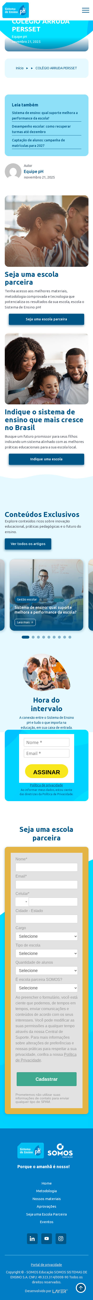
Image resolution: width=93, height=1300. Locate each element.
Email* (21, 876)
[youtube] (46, 1238)
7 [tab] (59, 637)
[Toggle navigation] (86, 10)
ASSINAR (46, 772)
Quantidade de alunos (34, 962)
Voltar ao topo (81, 1288)
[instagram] (61, 1238)
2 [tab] (33, 637)
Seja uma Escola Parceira (46, 1214)
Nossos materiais (46, 1199)
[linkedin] (32, 1238)
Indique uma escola (46, 459)
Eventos (46, 1222)
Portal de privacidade (46, 1265)
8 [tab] (64, 637)
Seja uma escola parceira (46, 319)
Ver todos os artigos (28, 544)
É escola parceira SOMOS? (39, 979)
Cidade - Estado (29, 911)
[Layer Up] (60, 1291)
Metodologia (46, 1191)
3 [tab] (38, 637)
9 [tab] (69, 637)
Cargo (21, 928)
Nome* (21, 859)
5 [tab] (48, 637)
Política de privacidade (46, 785)
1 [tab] (25, 637)
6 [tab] (54, 637)
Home (46, 1183)
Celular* (22, 894)
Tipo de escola (28, 945)
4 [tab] (43, 637)
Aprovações (46, 1206)
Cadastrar (47, 1079)
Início (20, 68)
